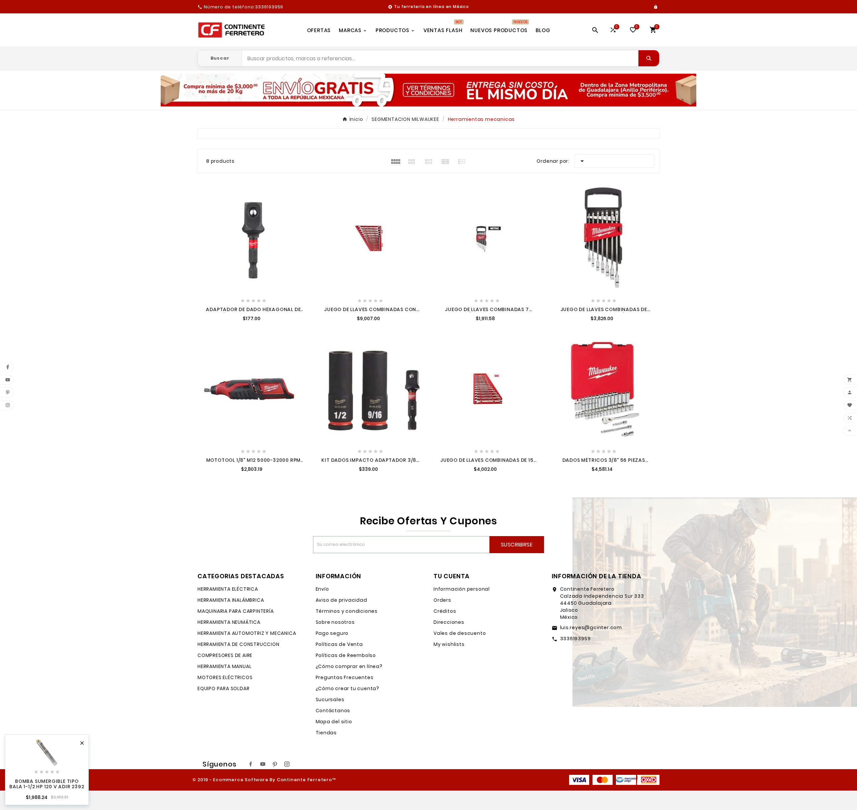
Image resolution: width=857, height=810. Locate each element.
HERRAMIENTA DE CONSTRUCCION (239, 644)
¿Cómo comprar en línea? (349, 666)
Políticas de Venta (339, 644)
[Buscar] (648, 58)
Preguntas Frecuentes (345, 677)
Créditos (445, 611)
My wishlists (449, 644)
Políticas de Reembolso (346, 655)
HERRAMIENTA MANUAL (224, 666)
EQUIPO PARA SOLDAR (223, 688)
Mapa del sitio (334, 721)
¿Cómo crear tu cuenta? (348, 688)
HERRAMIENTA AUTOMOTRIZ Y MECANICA (247, 633)
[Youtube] (263, 764)
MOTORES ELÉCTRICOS (225, 677)
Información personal (462, 589)
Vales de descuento (460, 633)
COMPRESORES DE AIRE (225, 655)
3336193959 (575, 638)
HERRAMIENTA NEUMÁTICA (229, 622)
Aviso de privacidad (341, 600)
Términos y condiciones (347, 611)
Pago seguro (332, 633)
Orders (442, 600)
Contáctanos (333, 710)
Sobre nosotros (335, 622)
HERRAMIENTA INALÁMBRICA (231, 600)
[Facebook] (251, 764)
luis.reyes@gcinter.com (591, 627)
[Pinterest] (275, 764)
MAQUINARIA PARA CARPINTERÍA (236, 611)
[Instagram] (287, 764)
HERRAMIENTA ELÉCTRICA (228, 589)
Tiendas (326, 732)
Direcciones (449, 622)
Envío (322, 589)
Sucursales (330, 699)
